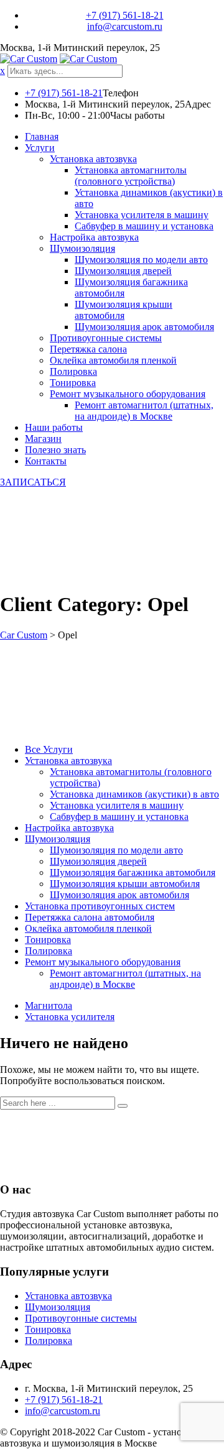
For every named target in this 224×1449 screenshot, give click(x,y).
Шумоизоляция (82, 248)
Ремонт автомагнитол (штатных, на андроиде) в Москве (144, 410)
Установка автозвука (93, 159)
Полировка (73, 371)
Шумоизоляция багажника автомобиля (132, 872)
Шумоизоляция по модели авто (141, 259)
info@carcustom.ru (124, 26)
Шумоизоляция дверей (123, 270)
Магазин (43, 438)
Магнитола (48, 1005)
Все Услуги (49, 749)
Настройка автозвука (94, 237)
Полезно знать (55, 449)
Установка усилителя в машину (141, 214)
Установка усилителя (69, 1016)
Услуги (40, 147)
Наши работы (54, 427)
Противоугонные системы (106, 338)
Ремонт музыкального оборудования (127, 394)
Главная (41, 136)
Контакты (46, 461)
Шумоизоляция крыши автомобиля (123, 310)
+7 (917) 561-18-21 (125, 15)
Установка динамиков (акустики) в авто (134, 794)
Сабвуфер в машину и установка (144, 226)
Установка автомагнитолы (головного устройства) (131, 175)
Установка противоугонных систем (100, 906)
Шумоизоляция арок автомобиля (144, 326)
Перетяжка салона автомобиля (89, 917)
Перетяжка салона (88, 349)
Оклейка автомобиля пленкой (113, 360)
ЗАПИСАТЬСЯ (33, 482)
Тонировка (73, 382)
